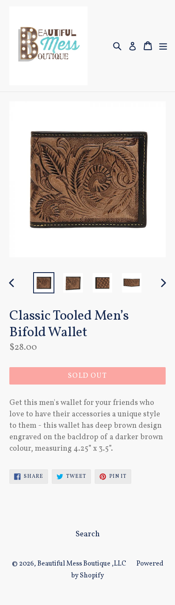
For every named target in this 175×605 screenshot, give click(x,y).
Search (88, 534)
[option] (43, 283)
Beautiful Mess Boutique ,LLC (81, 564)
